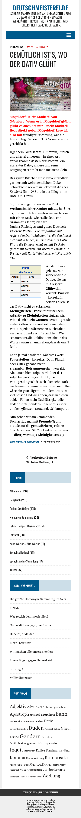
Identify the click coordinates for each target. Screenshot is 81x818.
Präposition (35, 769)
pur (45, 769)
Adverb (32, 707)
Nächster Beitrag (38, 462)
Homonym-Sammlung (21, 517)
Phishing (24, 770)
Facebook (48, 729)
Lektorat (14, 535)
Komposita (56, 757)
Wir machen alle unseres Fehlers (31, 651)
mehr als (25, 765)
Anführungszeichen (54, 707)
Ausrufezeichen (42, 714)
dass (40, 721)
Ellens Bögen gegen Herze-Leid (31, 660)
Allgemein (15, 491)
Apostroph (19, 714)
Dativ (29, 47)
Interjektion (29, 750)
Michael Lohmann (27, 442)
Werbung (51, 776)
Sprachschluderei (19, 552)
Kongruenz (15, 765)
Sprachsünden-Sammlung (24, 561)
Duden (36, 727)
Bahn (61, 713)
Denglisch (15, 500)
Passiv (63, 765)
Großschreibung (19, 743)
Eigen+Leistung (20, 643)
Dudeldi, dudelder (22, 634)
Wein (39, 776)
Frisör (14, 737)
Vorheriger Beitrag (43, 457)
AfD (40, 707)
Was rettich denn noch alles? (29, 616)
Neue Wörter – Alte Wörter (25, 543)
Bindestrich (15, 721)
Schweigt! (16, 669)
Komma (17, 757)
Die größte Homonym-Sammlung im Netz (38, 599)
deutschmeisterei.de (48, 792)
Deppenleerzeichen (19, 729)
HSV (39, 743)
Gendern (30, 736)
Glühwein (42, 47)
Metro (56, 765)
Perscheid (14, 770)
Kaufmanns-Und (58, 750)
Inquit (16, 749)
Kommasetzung (35, 758)
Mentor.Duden (40, 764)
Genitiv (46, 737)
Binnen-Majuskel (29, 721)
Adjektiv (18, 706)
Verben (32, 776)
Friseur (66, 729)
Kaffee (40, 750)
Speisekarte (56, 769)
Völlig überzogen (21, 678)
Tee (27, 776)
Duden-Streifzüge (19, 508)
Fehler (57, 729)
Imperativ (50, 743)
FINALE (15, 608)
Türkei (13, 570)
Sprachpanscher (17, 776)
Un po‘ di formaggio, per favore (30, 625)
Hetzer (32, 743)
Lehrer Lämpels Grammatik (25, 526)
